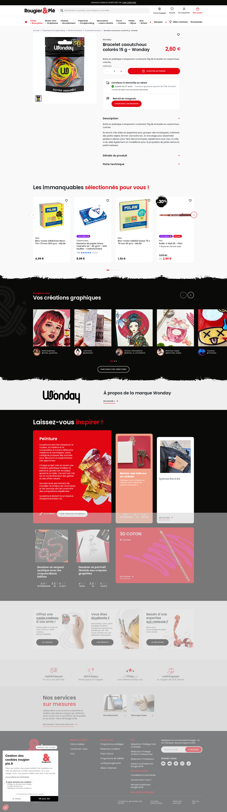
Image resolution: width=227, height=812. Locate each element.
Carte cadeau (77, 744)
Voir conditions (104, 2)
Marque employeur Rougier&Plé (141, 786)
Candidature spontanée (143, 775)
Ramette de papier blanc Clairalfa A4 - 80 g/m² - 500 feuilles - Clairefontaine (91, 246)
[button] (184, 10)
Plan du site (195, 802)
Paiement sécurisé (177, 802)
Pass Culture (106, 753)
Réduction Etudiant (110, 749)
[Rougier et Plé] (35, 749)
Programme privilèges (112, 744)
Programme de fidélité (112, 758)
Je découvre (157, 642)
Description (110, 118)
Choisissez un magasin (127, 104)
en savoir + (109, 401)
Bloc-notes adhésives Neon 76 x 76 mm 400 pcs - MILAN (50, 242)
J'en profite (102, 642)
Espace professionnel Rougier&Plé (142, 765)
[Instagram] (182, 763)
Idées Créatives (108, 768)
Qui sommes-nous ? (141, 780)
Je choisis (47, 642)
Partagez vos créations (113, 369)
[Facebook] (163, 763)
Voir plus (107, 66)
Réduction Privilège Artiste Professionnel (141, 753)
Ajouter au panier (156, 71)
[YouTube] (169, 763)
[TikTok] (189, 763)
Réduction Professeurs (142, 759)
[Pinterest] (176, 763)
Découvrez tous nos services (58, 724)
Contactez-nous (78, 749)
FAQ (72, 753)
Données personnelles (156, 802)
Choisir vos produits (177, 257)
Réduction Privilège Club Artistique (143, 745)
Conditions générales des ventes (130, 802)
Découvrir (164, 518)
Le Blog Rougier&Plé (110, 763)
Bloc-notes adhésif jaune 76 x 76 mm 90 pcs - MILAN (134, 242)
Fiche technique (113, 164)
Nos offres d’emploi (143, 792)
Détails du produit (115, 155)
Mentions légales (33, 801)
